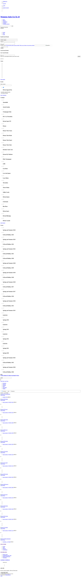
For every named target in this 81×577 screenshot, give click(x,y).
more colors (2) (6, 402)
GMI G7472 (11, 497)
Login (4, 5)
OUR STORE (3, 544)
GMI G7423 (11, 519)
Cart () (4, 3)
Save (4, 33)
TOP (1, 575)
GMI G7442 (11, 509)
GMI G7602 (11, 422)
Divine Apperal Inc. (6, 556)
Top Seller (5, 387)
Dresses (4, 20)
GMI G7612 (11, 412)
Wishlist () (5, 1)
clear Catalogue (3, 95)
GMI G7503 (11, 477)
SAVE (79, 56)
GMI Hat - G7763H (6, 541)
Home (4, 546)
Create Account (6, 7)
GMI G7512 (11, 465)
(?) (19, 45)
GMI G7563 (11, 444)
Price (4, 386)
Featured (4, 383)
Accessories (5, 21)
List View (6, 381)
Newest (4, 384)
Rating (4, 388)
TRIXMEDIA (8, 574)
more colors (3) (6, 433)
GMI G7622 (11, 402)
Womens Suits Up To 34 (10, 17)
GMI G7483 (11, 487)
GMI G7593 (11, 433)
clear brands (2, 79)
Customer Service (6, 23)
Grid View (2, 381)
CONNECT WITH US (5, 560)
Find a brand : (3, 84)
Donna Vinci (5, 554)
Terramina (5, 557)
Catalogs (4, 22)
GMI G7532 (11, 454)
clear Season (2, 222)
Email (4, 32)
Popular (4, 385)
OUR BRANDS (3, 552)
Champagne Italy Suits (7, 555)
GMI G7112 (11, 530)
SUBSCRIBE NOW (4, 572)
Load (4, 34)
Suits (4, 19)
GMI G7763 (5, 397)
